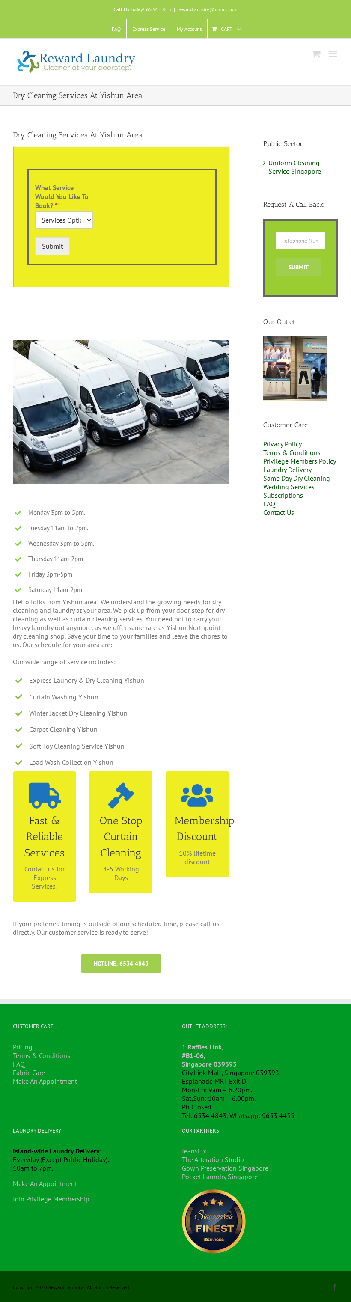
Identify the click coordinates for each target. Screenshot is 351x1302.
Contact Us (278, 512)
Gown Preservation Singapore (225, 1168)
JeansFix (194, 1151)
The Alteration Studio (213, 1159)
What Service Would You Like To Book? (62, 196)
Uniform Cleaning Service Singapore (294, 166)
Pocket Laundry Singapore (220, 1176)
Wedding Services (289, 486)
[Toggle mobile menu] (333, 53)
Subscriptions (283, 495)
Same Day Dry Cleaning (296, 478)
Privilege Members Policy (299, 461)
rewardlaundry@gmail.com (208, 9)
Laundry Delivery (287, 469)
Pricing (23, 1047)
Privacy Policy (282, 444)
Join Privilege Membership (51, 1199)
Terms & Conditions (292, 452)
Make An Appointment (45, 1081)
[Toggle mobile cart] (316, 53)
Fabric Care (29, 1072)
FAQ (269, 503)
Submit (52, 246)
